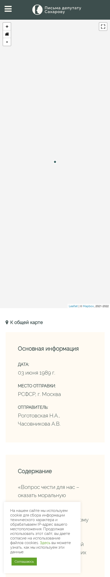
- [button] (7, 41)
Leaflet (73, 306)
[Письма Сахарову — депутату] (55, 10)
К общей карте (26, 322)
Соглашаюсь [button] (24, 561)
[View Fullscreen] (103, 26)
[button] (7, 34)
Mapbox (88, 306)
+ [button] (7, 26)
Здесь (45, 542)
